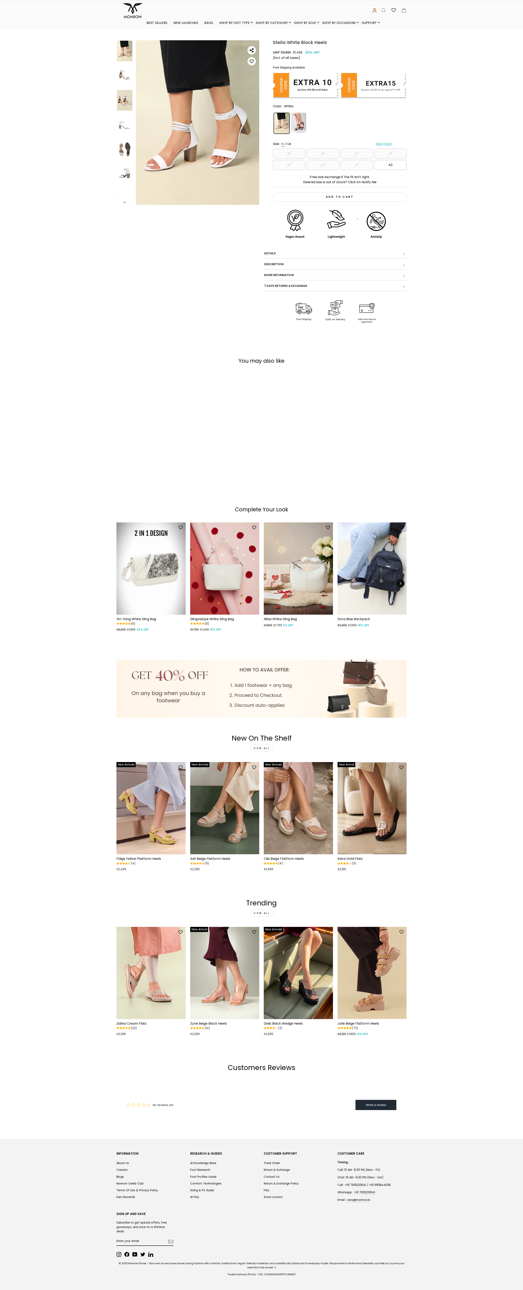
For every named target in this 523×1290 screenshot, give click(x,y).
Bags (208, 22)
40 (323, 165)
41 (356, 165)
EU (283, 144)
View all (262, 748)
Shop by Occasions (339, 22)
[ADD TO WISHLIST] (251, 61)
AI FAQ (194, 1197)
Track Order (272, 1163)
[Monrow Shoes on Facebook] (126, 1254)
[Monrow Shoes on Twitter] (142, 1254)
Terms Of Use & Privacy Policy (137, 1190)
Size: (332, 143)
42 (390, 165)
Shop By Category (272, 22)
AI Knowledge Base (203, 1163)
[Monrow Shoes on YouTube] (134, 1254)
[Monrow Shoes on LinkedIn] (150, 1254)
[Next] (400, 583)
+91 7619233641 (364, 1192)
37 (357, 153)
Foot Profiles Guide (203, 1177)
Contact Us (271, 1177)
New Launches (185, 22)
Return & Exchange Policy (281, 1184)
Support (369, 22)
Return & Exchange (277, 1170)
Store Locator (273, 1197)
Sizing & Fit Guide (202, 1190)
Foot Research (200, 1170)
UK (289, 144)
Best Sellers (156, 22)
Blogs (120, 1177)
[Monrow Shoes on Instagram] (118, 1254)
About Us (122, 1163)
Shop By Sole (305, 22)
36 (323, 153)
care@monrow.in (358, 1200)
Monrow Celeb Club (130, 1184)
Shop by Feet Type (234, 22)
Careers (122, 1170)
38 (390, 153)
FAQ (266, 1190)
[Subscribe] (170, 1241)
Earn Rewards (125, 1197)
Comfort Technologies (205, 1184)
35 (289, 153)
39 (289, 165)
